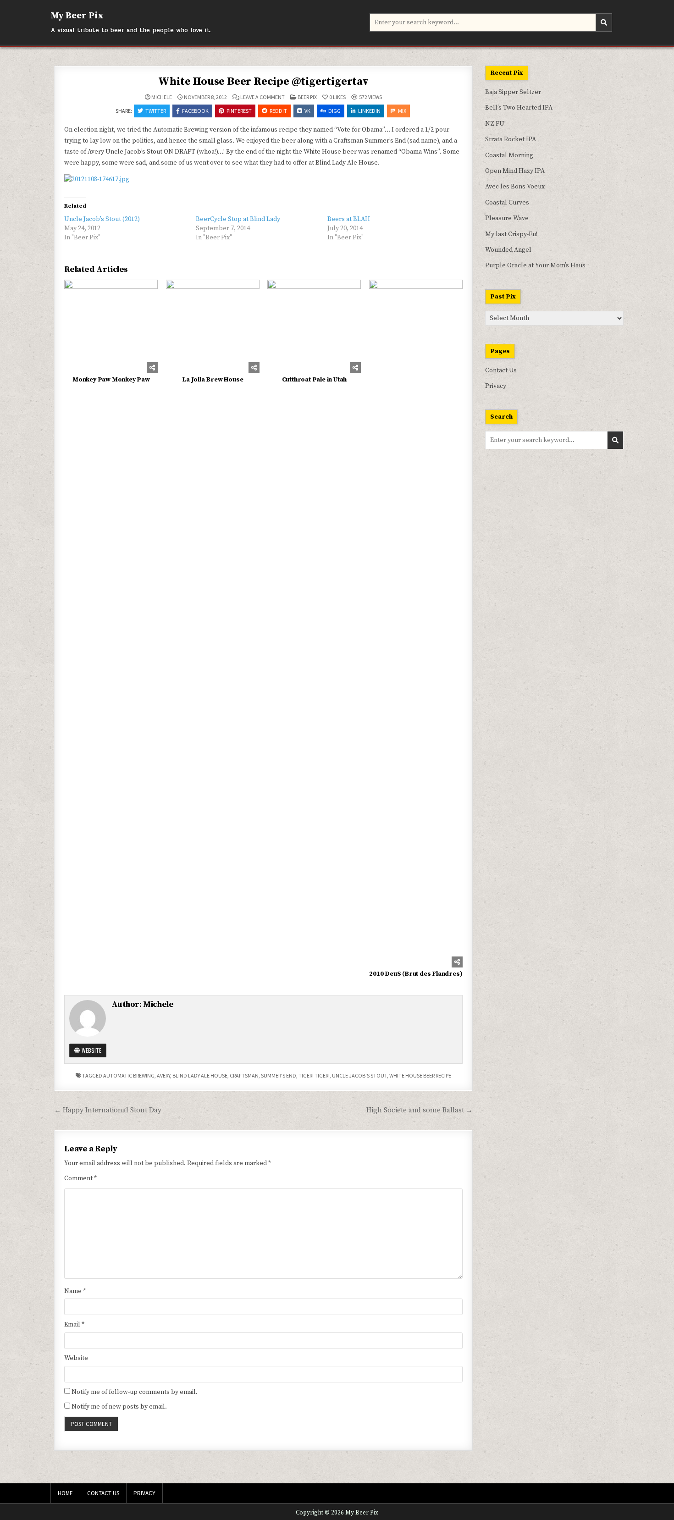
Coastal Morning (509, 155)
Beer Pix (307, 97)
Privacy (495, 386)
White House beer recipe (420, 1075)
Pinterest (239, 110)
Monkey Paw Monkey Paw (111, 380)
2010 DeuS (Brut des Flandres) (415, 974)
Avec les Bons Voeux (515, 186)
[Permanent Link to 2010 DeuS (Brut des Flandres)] (416, 623)
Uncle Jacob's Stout (359, 1075)
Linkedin (369, 110)
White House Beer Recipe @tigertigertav (263, 81)
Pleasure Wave (507, 218)
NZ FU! (495, 124)
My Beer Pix (77, 16)
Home (65, 1493)
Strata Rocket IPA (510, 139)
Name (75, 1291)
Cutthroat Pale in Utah (314, 380)
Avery (163, 1075)
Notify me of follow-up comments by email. (135, 1392)
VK (307, 110)
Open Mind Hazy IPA (515, 171)
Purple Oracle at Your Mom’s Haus (535, 265)
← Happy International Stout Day (107, 1110)
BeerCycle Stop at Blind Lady (238, 219)
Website (90, 1050)
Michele (161, 97)
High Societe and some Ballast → (419, 1110)
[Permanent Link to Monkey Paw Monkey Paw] (111, 326)
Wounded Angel (508, 250)
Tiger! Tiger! (314, 1075)
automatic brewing (129, 1075)
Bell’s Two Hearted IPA (518, 108)
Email (74, 1325)
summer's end (278, 1075)
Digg (334, 110)
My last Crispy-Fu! (511, 234)
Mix (402, 110)
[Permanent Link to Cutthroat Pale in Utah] (314, 326)
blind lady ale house (199, 1075)
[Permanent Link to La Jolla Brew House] (213, 326)
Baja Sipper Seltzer (513, 92)
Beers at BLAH (348, 219)
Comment (80, 1178)
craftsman (244, 1075)
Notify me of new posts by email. (119, 1407)
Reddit (278, 110)
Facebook (195, 110)
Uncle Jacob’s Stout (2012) (102, 219)
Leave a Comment (262, 97)
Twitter (155, 110)
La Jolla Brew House (212, 380)
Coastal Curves (507, 203)
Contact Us (501, 370)
